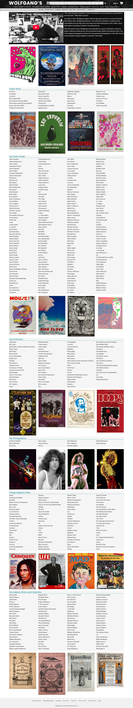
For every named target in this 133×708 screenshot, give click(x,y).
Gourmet (12, 549)
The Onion (99, 519)
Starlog (69, 549)
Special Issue (100, 621)
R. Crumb (70, 290)
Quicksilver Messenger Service (77, 375)
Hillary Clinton (43, 630)
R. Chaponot (71, 288)
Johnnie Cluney (43, 274)
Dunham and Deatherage (17, 278)
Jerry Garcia (42, 365)
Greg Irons (41, 185)
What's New (72, 9)
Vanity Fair (99, 540)
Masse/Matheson (73, 213)
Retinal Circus (100, 91)
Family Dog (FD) (43, 96)
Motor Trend (71, 498)
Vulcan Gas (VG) (101, 106)
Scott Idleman (100, 218)
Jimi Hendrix (42, 372)
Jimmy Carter (42, 639)
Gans (40, 166)
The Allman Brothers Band (105, 347)
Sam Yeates (100, 211)
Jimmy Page (42, 377)
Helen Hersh (42, 204)
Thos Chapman (101, 262)
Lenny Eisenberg (72, 173)
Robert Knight (100, 192)
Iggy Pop (41, 358)
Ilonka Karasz (42, 632)
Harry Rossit (42, 201)
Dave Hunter (13, 248)
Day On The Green (15, 375)
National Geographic (74, 500)
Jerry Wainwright (43, 239)
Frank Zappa (42, 347)
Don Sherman (13, 642)
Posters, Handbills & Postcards (22, 6)
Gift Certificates (36, 700)
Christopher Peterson (16, 215)
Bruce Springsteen (15, 356)
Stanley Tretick (101, 625)
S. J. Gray (99, 201)
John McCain (71, 600)
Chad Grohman (14, 208)
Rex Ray (98, 171)
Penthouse (70, 514)
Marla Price (71, 208)
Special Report (101, 623)
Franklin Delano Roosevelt (47, 609)
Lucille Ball (70, 609)
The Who (99, 370)
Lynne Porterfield (73, 185)
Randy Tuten (100, 164)
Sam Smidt (99, 208)
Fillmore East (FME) (44, 101)
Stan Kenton (71, 386)
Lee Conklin (71, 171)
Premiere (70, 526)
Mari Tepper (71, 194)
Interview (41, 521)
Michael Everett (72, 227)
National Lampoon (73, 505)
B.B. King (12, 344)
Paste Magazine (72, 649)
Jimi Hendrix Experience (46, 375)
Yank (97, 549)
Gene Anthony (43, 443)
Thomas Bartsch (101, 260)
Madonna (70, 611)
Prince (69, 372)
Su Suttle (99, 248)
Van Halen (99, 377)
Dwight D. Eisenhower (16, 646)
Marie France (42, 537)
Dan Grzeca (13, 229)
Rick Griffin (100, 183)
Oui (68, 512)
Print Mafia (71, 285)
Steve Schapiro (101, 628)
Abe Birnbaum (14, 597)
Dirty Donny (13, 271)
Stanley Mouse (101, 232)
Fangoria (12, 542)
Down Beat (13, 530)
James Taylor (42, 361)
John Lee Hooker (43, 382)
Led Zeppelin (71, 342)
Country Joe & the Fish (16, 370)
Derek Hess (13, 267)
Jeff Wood (41, 234)
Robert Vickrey (101, 609)
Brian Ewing (13, 197)
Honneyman (42, 208)
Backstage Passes (73, 6)
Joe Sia (40, 255)
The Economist (101, 507)
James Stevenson (44, 637)
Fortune (12, 544)
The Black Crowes (102, 356)
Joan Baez (41, 379)
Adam (11, 495)
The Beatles (100, 354)
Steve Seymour (101, 236)
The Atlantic (100, 505)
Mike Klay (70, 243)
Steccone (99, 234)
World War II (100, 649)
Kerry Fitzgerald (72, 164)
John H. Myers (43, 260)
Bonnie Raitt (13, 354)
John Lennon (42, 384)
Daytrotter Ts (91, 9)
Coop (11, 222)
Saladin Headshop (102, 94)
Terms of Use (82, 700)
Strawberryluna (101, 246)
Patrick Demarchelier (103, 595)
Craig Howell (13, 225)
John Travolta (71, 602)
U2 (97, 375)
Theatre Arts (100, 526)
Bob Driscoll (13, 180)
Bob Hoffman (13, 625)
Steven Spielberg (101, 241)
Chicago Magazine (15, 516)
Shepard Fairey (101, 227)
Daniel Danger (14, 236)
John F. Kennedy (43, 649)
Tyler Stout (99, 269)
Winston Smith (101, 290)
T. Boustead (100, 250)
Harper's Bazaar (43, 498)
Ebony (11, 533)
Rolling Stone (71, 537)
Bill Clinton (13, 618)
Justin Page (42, 285)
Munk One (70, 250)
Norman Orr (71, 260)
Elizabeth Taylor (43, 597)
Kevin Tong (70, 166)
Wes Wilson (100, 276)
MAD (40, 535)
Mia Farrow (71, 618)
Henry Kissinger (43, 625)
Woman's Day (100, 544)
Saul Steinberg (101, 616)
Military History (43, 547)
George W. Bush (43, 616)
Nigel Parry (71, 639)
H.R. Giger (41, 199)
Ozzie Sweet (71, 644)
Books (107, 6)
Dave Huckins (13, 246)
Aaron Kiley (13, 595)
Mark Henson (71, 204)
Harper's (41, 495)
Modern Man (71, 495)
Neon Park (70, 255)
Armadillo (12, 94)
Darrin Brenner (14, 243)
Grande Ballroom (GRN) (46, 106)
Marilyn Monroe (72, 614)
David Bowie (13, 372)
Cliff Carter (12, 220)
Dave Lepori (42, 441)
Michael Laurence (73, 229)
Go (105, 3)
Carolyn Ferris (14, 206)
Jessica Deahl (42, 241)
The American (100, 498)
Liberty (40, 528)
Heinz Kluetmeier (44, 623)
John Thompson (43, 269)
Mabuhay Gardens (73, 91)
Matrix (69, 96)
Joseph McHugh (43, 281)
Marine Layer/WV (45, 6)
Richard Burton (101, 604)
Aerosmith (12, 342)
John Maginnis (72, 441)
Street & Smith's (101, 495)
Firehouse (12, 292)
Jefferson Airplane (44, 363)
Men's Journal (42, 544)
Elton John (12, 379)
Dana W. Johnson (15, 234)
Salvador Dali (100, 206)
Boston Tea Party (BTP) (16, 106)
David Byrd (13, 250)
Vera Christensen (101, 637)
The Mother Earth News (104, 512)
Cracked (12, 528)
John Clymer (42, 646)
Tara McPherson (101, 253)
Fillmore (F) (42, 103)
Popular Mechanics (73, 521)
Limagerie (57, 9)
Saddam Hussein (101, 614)
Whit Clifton (100, 278)
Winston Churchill (102, 646)
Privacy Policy (92, 700)
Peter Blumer (71, 281)
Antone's (12, 91)
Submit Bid (65, 9)
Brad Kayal (12, 190)
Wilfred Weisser (101, 283)
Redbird (98, 166)
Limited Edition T (81, 9)
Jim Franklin (42, 246)
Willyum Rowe (101, 288)
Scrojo (98, 222)
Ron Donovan (100, 199)
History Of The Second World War (49, 505)
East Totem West (43, 94)
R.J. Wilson (70, 292)
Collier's (12, 521)
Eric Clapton (13, 384)
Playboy (70, 519)
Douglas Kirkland (15, 644)
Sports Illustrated (73, 547)
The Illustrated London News (105, 509)
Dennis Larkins (14, 257)
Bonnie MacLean (14, 187)
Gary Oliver (42, 176)
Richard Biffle (100, 173)
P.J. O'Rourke (71, 646)
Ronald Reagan (101, 611)
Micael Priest (71, 225)
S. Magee (99, 204)
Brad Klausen (13, 192)
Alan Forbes (13, 164)
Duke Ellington (14, 377)
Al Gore (11, 602)
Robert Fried (100, 187)
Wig (97, 281)
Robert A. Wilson (101, 185)
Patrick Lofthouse (73, 271)
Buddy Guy (13, 358)
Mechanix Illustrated (45, 542)
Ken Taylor (70, 159)
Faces (11, 386)
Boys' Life (12, 507)
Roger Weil (99, 197)
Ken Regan (70, 607)
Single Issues (100, 96)
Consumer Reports (15, 523)
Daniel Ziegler (13, 239)
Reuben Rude (100, 169)
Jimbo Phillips (42, 253)
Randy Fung (100, 161)
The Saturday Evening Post (105, 521)
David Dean (13, 253)
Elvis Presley (13, 382)
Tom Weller (100, 267)
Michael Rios (71, 234)
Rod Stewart (71, 382)
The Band (99, 349)
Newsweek (70, 507)
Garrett (40, 169)
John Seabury (42, 267)
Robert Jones (100, 190)
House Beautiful (43, 514)
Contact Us (66, 700)
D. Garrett (12, 227)
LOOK (40, 533)
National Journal (72, 502)
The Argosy (100, 502)
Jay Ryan (41, 229)
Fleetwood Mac (43, 342)
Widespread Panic (102, 379)
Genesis (41, 349)
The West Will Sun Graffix (104, 257)
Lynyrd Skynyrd (72, 347)
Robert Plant (71, 379)
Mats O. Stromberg (73, 215)
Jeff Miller (41, 232)
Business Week (14, 509)
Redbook (70, 533)
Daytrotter (41, 91)
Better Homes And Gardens (18, 502)
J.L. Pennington (43, 215)
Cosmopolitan (14, 526)
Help (99, 700)
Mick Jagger (71, 351)
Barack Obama (14, 611)
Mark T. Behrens (72, 206)
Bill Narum (12, 178)
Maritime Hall (71, 94)
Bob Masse (13, 183)
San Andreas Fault (102, 213)
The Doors (99, 363)
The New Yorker (101, 516)
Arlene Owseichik (15, 176)
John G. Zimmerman (74, 595)
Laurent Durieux (72, 169)
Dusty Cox (12, 281)
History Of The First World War (48, 502)
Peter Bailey (71, 278)
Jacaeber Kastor (49, 9)
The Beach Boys (101, 351)
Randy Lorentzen (101, 600)
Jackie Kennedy (43, 635)
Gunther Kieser (43, 190)
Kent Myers (71, 161)
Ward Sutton (100, 274)
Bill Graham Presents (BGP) (18, 101)
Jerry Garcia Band (44, 368)
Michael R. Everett (73, 232)
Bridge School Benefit (16, 108)
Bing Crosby (13, 349)
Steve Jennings (101, 443)
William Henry (101, 285)
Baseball (12, 500)
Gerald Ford (42, 618)
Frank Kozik (42, 161)
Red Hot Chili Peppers (74, 377)
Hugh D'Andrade (43, 211)
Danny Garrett (14, 241)
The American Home (103, 500)
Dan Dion (12, 446)
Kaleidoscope (42, 108)
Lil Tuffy (70, 178)
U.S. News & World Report (105, 537)
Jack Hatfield (42, 220)
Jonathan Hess (43, 278)
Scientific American (73, 540)
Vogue (98, 542)
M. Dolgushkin (72, 187)
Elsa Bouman (13, 283)
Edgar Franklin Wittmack (17, 649)
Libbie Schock (71, 176)
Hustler (40, 516)
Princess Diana (101, 597)
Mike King (70, 241)
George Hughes (43, 614)
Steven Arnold (101, 239)
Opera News (71, 509)
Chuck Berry (13, 363)
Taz (97, 255)
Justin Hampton (43, 283)
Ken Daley (41, 288)
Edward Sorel (42, 595)
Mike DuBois (71, 239)
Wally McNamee (101, 639)
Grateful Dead (43, 356)
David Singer (13, 255)
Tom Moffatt (100, 103)
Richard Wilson (101, 180)
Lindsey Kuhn (71, 180)
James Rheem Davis (44, 225)
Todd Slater (100, 264)
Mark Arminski (72, 197)
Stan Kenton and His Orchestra (106, 342)
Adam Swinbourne (15, 161)
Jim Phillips (42, 250)
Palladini (70, 264)
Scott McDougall (101, 220)
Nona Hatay (71, 257)
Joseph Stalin (71, 604)
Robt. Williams (101, 194)
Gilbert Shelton (43, 180)
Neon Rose (70, 101)
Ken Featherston (43, 290)
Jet (39, 523)
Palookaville (71, 103)
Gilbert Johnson (43, 178)
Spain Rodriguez (101, 229)
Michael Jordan (72, 623)
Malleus (70, 190)
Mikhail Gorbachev (73, 632)
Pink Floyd (70, 368)
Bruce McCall (13, 628)
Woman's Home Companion (105, 547)
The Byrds (99, 358)
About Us (74, 700)
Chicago (12, 361)
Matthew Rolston (73, 616)
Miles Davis (71, 354)
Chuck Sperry (13, 218)
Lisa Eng (70, 183)
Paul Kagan (71, 274)
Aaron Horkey (14, 159)
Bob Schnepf (13, 185)
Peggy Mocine (72, 276)
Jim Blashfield (42, 243)
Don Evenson (13, 274)
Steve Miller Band (102, 344)
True (97, 535)
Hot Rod (41, 509)
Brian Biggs (13, 194)
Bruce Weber (13, 201)
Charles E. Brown (15, 211)
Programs (64, 6)
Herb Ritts (41, 628)
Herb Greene (42, 206)
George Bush (42, 611)
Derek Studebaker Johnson (18, 269)
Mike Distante (72, 236)
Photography (35, 6)
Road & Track (71, 535)
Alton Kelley (13, 171)
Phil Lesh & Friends (73, 363)
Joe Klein (41, 642)
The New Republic (102, 514)
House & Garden (43, 512)
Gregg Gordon (43, 187)
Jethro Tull (41, 370)
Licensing (58, 700)
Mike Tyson (71, 630)
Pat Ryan (70, 269)
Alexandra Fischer (15, 166)
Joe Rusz (41, 644)
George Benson (43, 351)
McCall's (41, 540)
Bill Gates (12, 621)
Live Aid (70, 344)
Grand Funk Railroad (45, 354)
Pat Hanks (70, 267)
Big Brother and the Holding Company (22, 347)
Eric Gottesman (14, 290)
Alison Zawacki (14, 169)
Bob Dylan (12, 351)
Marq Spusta (71, 211)
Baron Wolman (14, 443)
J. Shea (40, 213)
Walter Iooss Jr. (101, 642)
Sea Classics (71, 542)
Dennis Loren (13, 260)
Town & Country (101, 530)
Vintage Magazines (85, 6)
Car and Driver (14, 512)
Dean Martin (13, 637)
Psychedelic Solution (74, 108)
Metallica (70, 349)
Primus (69, 370)
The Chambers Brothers (104, 361)
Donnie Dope (13, 276)
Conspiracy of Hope (15, 368)
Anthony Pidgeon (15, 441)
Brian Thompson (14, 199)
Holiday (40, 507)
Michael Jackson (72, 621)
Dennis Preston (14, 264)
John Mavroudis (43, 264)
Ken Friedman (43, 292)
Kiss (39, 386)
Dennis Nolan (13, 262)
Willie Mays (100, 644)
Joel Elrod (41, 257)
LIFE (39, 530)
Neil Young (70, 358)
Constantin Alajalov (15, 635)
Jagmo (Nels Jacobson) (45, 222)
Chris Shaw (13, 213)
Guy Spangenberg (44, 621)
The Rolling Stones (102, 368)
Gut (39, 192)
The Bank (99, 101)
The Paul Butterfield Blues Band (106, 365)
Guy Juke (41, 197)
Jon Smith (41, 276)
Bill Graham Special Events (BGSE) (20, 103)
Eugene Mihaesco (44, 602)
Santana (70, 384)
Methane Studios (73, 222)
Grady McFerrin (43, 183)
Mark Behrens (72, 199)
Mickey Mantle (72, 628)
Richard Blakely (101, 176)
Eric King (40, 9)
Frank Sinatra (42, 344)
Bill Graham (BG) (14, 99)
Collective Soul (14, 365)
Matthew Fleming (73, 220)
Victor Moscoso (101, 271)
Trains (98, 533)
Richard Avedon (101, 602)
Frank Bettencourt (44, 159)
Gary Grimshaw (43, 171)
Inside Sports (42, 519)
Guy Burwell (42, 194)
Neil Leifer (70, 637)
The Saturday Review (103, 523)
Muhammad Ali (72, 635)
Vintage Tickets (55, 6)
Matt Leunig (71, 218)
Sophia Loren (100, 618)
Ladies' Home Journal (45, 526)
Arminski (12, 96)
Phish (69, 365)
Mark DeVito (71, 201)
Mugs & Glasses (115, 6)
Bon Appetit (13, 505)
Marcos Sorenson (73, 192)
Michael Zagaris (72, 446)
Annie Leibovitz (14, 607)
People (69, 516)
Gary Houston (43, 173)
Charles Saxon (14, 632)
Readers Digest (72, 530)
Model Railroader (44, 549)
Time (98, 528)
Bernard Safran (14, 616)
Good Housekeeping (16, 547)
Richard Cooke (101, 178)
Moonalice (70, 99)
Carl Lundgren (14, 204)
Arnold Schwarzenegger (17, 609)
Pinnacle (70, 106)
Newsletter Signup (48, 700)
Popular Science (72, 523)
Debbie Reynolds (15, 639)
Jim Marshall (42, 248)
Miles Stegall (71, 248)
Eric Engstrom (13, 288)
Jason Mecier (42, 227)
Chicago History (14, 514)
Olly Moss (70, 262)
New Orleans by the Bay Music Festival (80, 361)
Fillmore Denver (43, 99)
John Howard (42, 262)
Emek (11, 285)
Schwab (98, 215)
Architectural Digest (15, 498)
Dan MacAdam (14, 232)
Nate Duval (71, 253)
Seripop (98, 225)
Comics (102, 6)
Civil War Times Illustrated (18, 519)
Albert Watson (14, 604)
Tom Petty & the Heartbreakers (106, 372)
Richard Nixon (101, 607)
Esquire (11, 537)
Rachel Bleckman (102, 441)
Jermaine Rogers (43, 236)
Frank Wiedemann (44, 164)
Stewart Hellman (101, 243)
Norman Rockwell (73, 642)
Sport (69, 544)
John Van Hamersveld (45, 271)
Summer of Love (101, 99)
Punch (69, 528)
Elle (10, 535)
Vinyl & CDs (95, 6)
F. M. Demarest (43, 604)
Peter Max (70, 283)
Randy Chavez (101, 159)
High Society (42, 500)
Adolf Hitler (13, 600)
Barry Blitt (12, 614)
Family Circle (13, 540)
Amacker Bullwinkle (16, 173)
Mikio (69, 246)
